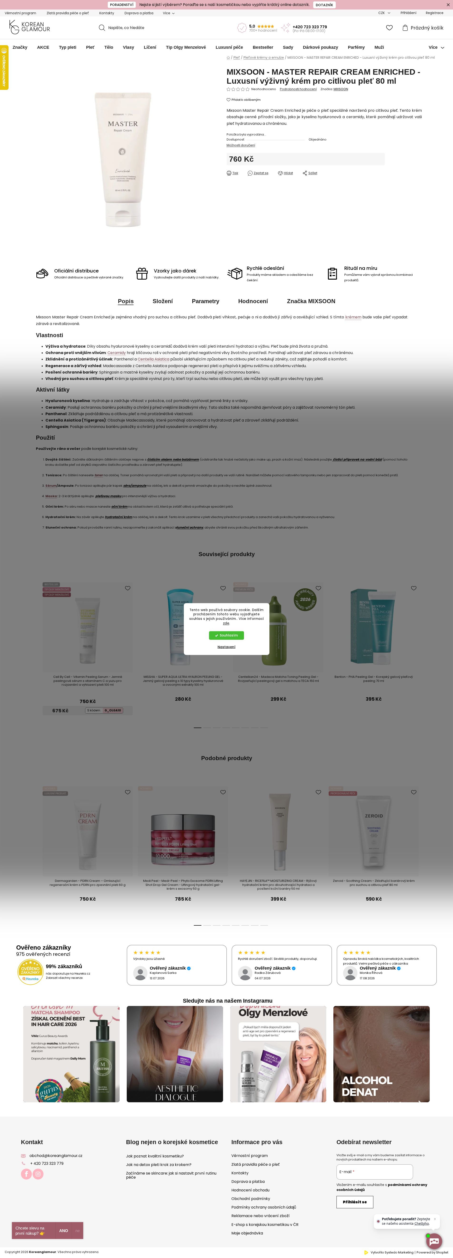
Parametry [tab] (205, 301)
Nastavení (226, 647)
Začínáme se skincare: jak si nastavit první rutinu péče (171, 1175)
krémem (353, 317)
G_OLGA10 (113, 710)
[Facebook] (26, 1174)
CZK (382, 12)
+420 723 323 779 (310, 27)
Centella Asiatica (153, 359)
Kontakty (106, 13)
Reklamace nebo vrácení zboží (260, 1216)
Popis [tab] (126, 301)
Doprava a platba (139, 13)
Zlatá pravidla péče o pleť (68, 13)
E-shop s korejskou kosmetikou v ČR (264, 1224)
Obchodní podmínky (250, 1198)
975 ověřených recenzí (43, 954)
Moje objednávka (247, 1233)
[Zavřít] (435, 1219)
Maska (51, 496)
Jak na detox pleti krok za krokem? (158, 1165)
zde (226, 623)
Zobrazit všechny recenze (64, 978)
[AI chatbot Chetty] (434, 1241)
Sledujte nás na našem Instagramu (228, 1001)
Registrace (434, 12)
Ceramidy (116, 352)
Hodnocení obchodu (250, 1190)
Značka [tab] (311, 301)
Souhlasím (229, 635)
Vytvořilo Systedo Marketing (392, 1252)
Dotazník (324, 5)
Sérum (51, 485)
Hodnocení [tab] (253, 301)
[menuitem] (20, 47)
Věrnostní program (20, 13)
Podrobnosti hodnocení (298, 89)
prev (39, 619)
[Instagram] (38, 1174)
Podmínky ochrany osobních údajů (263, 1207)
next (398, 619)
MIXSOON (341, 89)
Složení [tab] (163, 301)
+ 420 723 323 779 (46, 1163)
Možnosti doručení (241, 145)
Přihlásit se (355, 1202)
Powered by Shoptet (432, 1252)
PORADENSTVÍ (121, 4)
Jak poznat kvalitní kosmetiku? (155, 1156)
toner (98, 475)
